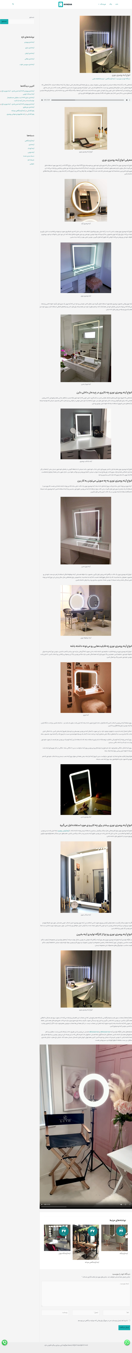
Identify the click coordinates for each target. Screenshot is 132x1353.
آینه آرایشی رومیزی (63, 831)
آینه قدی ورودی (29, 42)
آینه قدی (31, 144)
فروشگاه (103, 4)
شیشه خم (31, 160)
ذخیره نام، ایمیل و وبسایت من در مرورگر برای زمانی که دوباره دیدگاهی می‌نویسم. (103, 1320)
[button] (99, 4)
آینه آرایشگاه (124, 1253)
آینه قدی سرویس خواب (27, 64)
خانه (116, 4)
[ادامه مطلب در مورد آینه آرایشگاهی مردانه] (86, 1242)
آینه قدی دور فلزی (28, 107)
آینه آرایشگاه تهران (64, 1253)
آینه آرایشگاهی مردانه (92, 1262)
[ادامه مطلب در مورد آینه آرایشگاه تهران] (57, 1238)
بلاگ (110, 4)
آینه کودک (31, 148)
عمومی (32, 164)
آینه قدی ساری (29, 48)
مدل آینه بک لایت (19, 101)
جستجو (31, 17)
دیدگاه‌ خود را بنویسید (123, 79)
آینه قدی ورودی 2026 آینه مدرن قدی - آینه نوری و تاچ (18, 91)
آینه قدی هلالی (29, 59)
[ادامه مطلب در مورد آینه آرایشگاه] (114, 1238)
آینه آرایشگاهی (110, 79)
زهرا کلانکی (30, 111)
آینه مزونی (31, 152)
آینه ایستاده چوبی (28, 94)
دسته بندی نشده (28, 156)
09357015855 (105, 1032)
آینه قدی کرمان (29, 53)
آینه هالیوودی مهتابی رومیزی (16, 114)
